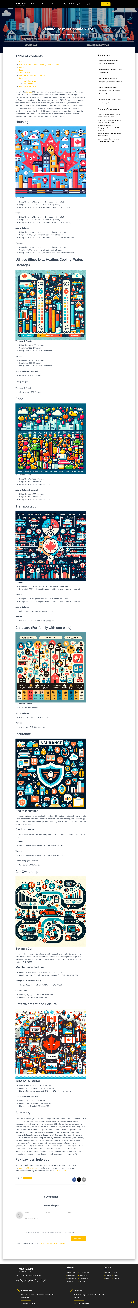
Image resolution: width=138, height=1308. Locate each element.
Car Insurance (28, 84)
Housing (22, 62)
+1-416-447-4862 (83, 1304)
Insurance (23, 78)
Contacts (71, 4)
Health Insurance (29, 81)
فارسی (78, 4)
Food (21, 70)
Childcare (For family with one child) (32, 75)
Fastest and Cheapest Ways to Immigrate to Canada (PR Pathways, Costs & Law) (110, 91)
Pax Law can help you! (27, 86)
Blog (64, 4)
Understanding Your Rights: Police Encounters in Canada (108, 140)
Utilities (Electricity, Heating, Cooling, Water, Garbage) (39, 64)
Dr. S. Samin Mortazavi (105, 126)
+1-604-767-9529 (61, 1171)
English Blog (27, 1178)
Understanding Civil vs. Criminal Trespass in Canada (109, 116)
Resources (55, 4)
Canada (29, 92)
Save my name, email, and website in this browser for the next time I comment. (51, 1233)
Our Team (34, 4)
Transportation (24, 73)
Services (44, 4)
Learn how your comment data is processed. (52, 1243)
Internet (22, 67)
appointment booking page (28, 1168)
